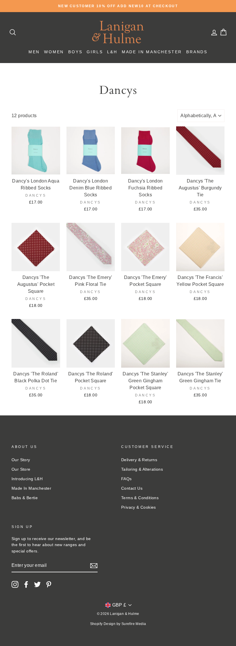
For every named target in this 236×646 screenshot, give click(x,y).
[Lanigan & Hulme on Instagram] (15, 584)
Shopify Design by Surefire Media (118, 624)
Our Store (21, 469)
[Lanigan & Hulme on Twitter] (37, 584)
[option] (118, 6)
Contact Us (131, 488)
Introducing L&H (27, 479)
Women (54, 52)
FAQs (126, 479)
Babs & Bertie (25, 498)
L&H (112, 52)
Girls (95, 52)
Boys (75, 52)
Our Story (21, 460)
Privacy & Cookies (138, 507)
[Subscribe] (94, 565)
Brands (197, 52)
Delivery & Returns (139, 460)
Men (34, 52)
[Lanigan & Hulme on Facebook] (26, 584)
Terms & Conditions (140, 498)
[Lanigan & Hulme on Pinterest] (48, 584)
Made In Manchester (152, 52)
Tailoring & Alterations (142, 469)
